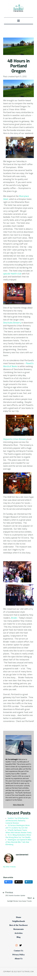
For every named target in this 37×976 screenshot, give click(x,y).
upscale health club (12, 273)
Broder (14, 618)
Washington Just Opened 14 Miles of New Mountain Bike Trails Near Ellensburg (18, 842)
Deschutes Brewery (12, 322)
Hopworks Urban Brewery (15, 439)
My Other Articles (9, 867)
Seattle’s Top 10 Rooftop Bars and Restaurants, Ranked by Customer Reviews (17, 820)
